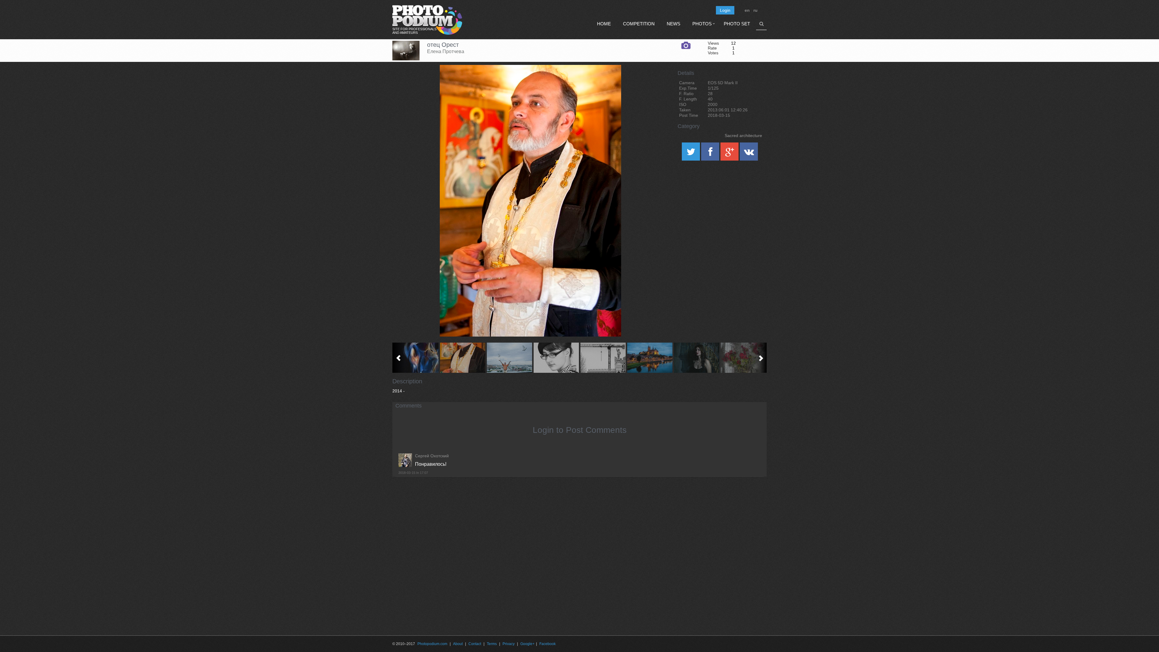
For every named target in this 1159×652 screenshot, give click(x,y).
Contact (474, 644)
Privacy (509, 644)
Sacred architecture (743, 135)
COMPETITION (639, 23)
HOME (604, 23)
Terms (492, 644)
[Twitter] (691, 153)
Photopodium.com (432, 644)
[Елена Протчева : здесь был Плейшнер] (649, 358)
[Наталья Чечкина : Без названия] (696, 358)
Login (725, 10)
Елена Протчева (445, 51)
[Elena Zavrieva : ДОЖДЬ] (743, 358)
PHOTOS (702, 23)
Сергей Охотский (432, 455)
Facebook (547, 644)
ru (755, 10)
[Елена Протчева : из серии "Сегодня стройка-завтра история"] (602, 358)
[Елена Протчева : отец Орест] (462, 358)
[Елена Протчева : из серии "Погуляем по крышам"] (509, 358)
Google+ (527, 644)
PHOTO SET (737, 23)
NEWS (673, 23)
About (458, 644)
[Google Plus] (730, 153)
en (747, 10)
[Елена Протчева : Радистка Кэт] (556, 358)
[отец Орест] (609, 80)
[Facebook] (710, 153)
